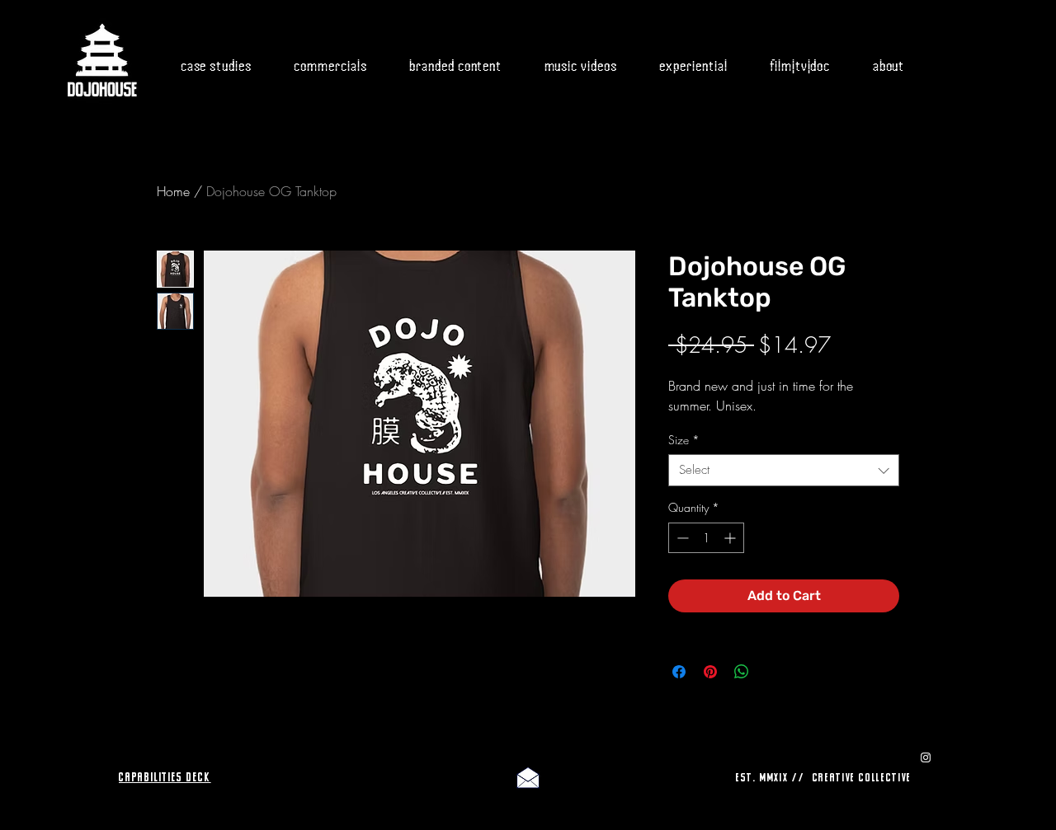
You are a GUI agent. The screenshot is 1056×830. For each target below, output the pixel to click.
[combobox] (783, 470)
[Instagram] (925, 757)
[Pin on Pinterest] (710, 672)
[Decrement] (681, 537)
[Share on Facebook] (679, 672)
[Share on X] (773, 672)
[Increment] (731, 537)
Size (684, 440)
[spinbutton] (706, 537)
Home (173, 191)
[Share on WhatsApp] (742, 672)
